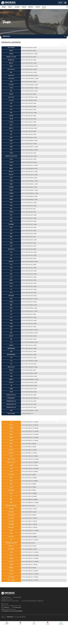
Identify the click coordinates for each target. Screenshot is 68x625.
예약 (61, 2)
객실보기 (10, 7)
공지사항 (37, 7)
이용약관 (3, 617)
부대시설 (24, 7)
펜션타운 (4, 7)
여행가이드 (30, 7)
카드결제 (6, 604)
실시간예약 (17, 7)
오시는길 (44, 7)
